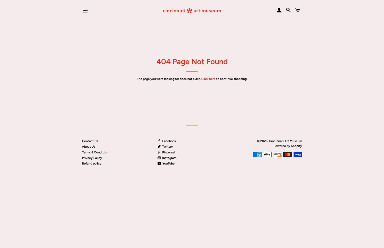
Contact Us (90, 141)
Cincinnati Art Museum (285, 141)
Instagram (169, 158)
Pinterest (169, 152)
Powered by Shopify (288, 146)
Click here (208, 79)
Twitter (167, 147)
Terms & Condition (95, 152)
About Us (88, 147)
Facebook (169, 141)
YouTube (168, 163)
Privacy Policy (92, 158)
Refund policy (92, 163)
